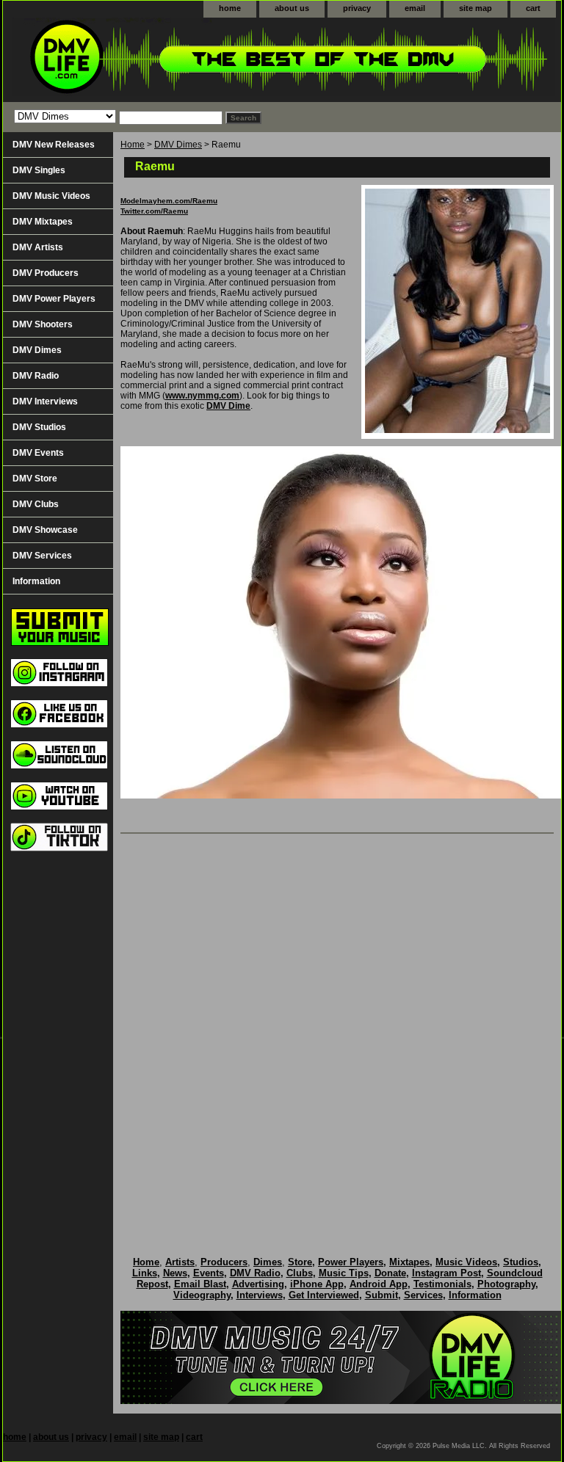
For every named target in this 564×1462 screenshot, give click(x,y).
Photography (506, 1284)
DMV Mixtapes (42, 222)
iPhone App (317, 1284)
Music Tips (344, 1273)
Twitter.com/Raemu (154, 211)
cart (533, 8)
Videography (202, 1295)
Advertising (258, 1284)
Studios (520, 1262)
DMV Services (42, 555)
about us (292, 8)
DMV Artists (37, 247)
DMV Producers (45, 273)
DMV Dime (228, 406)
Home (132, 144)
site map (475, 8)
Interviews (259, 1295)
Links (144, 1273)
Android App (379, 1284)
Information (36, 581)
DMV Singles (38, 170)
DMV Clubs (35, 504)
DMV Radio (35, 376)
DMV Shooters (42, 324)
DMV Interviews (45, 401)
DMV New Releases (53, 144)
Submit (381, 1295)
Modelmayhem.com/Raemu (168, 201)
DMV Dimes (178, 144)
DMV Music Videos (51, 196)
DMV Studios (39, 427)
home (230, 8)
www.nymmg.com (202, 395)
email (415, 8)
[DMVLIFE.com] (186, 60)
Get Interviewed (324, 1295)
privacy (357, 8)
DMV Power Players (53, 299)
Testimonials (442, 1284)
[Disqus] (337, 1029)
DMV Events (38, 453)
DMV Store (34, 478)
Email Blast (200, 1284)
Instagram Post (446, 1273)
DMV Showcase (45, 530)
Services (423, 1295)
